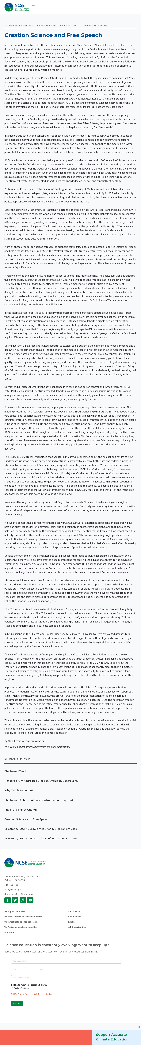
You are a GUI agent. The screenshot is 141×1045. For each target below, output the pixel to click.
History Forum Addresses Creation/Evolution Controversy (41, 780)
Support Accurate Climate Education (112, 1037)
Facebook (7, 900)
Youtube (30, 900)
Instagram (23, 900)
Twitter (15, 900)
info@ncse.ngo (12, 889)
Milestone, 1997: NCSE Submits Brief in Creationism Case (40, 828)
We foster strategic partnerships (20, 927)
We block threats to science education (23, 916)
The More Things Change (21, 809)
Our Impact (10, 932)
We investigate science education (21, 922)
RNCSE (71, 922)
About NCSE (74, 911)
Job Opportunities (77, 927)
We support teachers (14, 911)
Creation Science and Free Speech (26, 819)
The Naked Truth (15, 771)
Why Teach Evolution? (18, 790)
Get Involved (74, 916)
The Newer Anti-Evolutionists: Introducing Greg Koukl (39, 800)
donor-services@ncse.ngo (18, 894)
